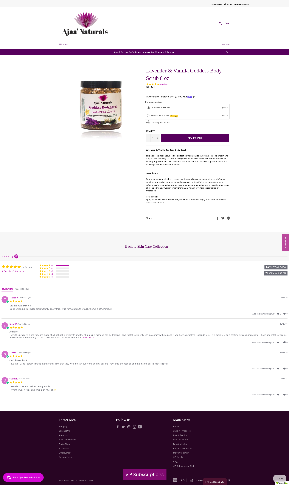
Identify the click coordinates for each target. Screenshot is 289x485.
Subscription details (160, 122)
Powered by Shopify (85, 480)
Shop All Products (182, 431)
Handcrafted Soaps (182, 448)
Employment (65, 453)
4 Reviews (164, 84)
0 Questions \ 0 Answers (13, 271)
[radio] (148, 107)
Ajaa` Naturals (71, 480)
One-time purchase (160, 107)
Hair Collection (180, 435)
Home (176, 426)
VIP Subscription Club (183, 466)
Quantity (150, 131)
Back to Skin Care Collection (146, 246)
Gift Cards (178, 457)
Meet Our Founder (67, 439)
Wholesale (64, 448)
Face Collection (180, 444)
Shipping (63, 426)
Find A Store (64, 444)
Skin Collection (180, 439)
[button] (275, 273)
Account (226, 44)
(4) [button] (52, 265)
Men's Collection (181, 453)
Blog (175, 461)
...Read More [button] (87, 337)
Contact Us (64, 431)
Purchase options (154, 102)
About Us (63, 435)
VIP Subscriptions (144, 474)
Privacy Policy (65, 457)
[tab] (7, 289)
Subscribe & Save (164, 115)
